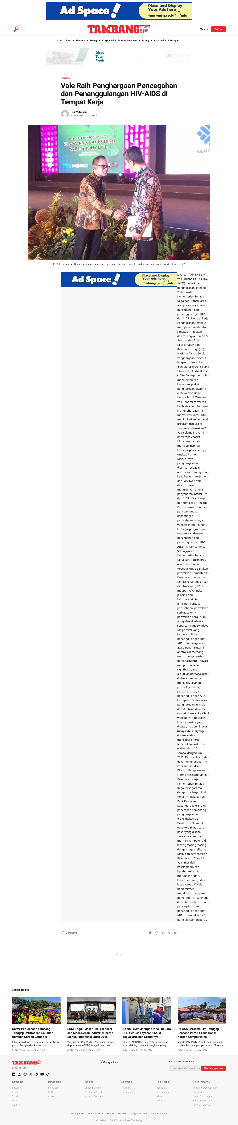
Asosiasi (159, 40)
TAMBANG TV (128, 1087)
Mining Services (127, 40)
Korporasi (108, 40)
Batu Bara (65, 40)
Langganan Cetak (138, 1113)
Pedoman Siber (95, 1113)
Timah (15, 1096)
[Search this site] (16, 29)
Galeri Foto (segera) (203, 1096)
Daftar (218, 29)
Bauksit (16, 1105)
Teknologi (162, 1087)
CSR (50, 1092)
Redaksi (122, 1113)
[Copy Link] (175, 933)
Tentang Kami (77, 1113)
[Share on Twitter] (150, 933)
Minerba (161, 1096)
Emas (15, 1092)
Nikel (14, 1100)
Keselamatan (163, 1092)
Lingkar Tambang (202, 1105)
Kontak (110, 1113)
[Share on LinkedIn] (163, 933)
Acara (51, 1096)
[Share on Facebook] (156, 933)
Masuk (204, 29)
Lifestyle (173, 40)
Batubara (17, 1087)
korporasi (53, 1087)
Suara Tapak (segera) (204, 1100)
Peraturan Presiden (94, 1092)
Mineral (80, 40)
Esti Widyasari (79, 112)
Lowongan (198, 1092)
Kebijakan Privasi (159, 1113)
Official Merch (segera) (205, 1087)
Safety (145, 40)
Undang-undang (93, 1087)
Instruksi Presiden (94, 1096)
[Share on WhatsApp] (169, 933)
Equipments (127, 1092)
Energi (93, 40)
